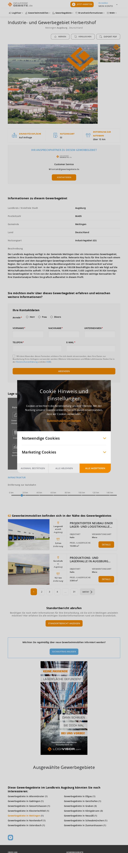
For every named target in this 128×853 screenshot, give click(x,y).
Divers (57, 317)
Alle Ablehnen (64, 468)
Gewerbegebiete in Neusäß (79, 815)
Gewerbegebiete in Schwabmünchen (84, 820)
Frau (44, 317)
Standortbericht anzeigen (64, 623)
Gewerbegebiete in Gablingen (24, 801)
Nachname (54, 328)
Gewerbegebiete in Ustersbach (25, 825)
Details (106, 544)
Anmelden (103, 3)
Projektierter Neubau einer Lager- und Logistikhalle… (91, 524)
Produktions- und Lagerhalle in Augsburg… (90, 559)
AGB (48, 361)
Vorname (18, 328)
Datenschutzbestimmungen (64, 420)
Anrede (17, 317)
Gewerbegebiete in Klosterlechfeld (27, 810)
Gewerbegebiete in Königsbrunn (81, 810)
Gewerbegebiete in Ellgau (78, 796)
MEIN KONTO (105, 6)
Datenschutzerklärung (27, 361)
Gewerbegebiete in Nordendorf (25, 820)
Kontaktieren (64, 177)
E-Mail (70, 342)
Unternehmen (93, 328)
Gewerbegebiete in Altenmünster (26, 796)
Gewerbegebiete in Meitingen (24, 815)
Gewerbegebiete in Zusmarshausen (83, 825)
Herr (32, 317)
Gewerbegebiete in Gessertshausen (27, 805)
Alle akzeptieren (95, 468)
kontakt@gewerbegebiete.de (65, 169)
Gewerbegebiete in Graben (78, 805)
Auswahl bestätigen (33, 468)
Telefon (17, 342)
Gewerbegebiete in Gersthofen (81, 801)
